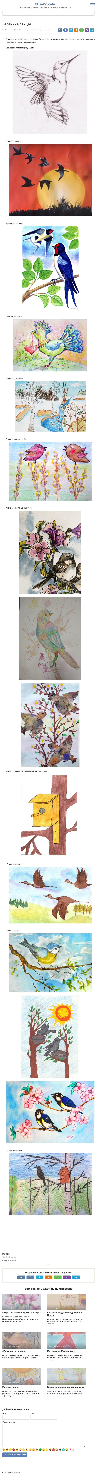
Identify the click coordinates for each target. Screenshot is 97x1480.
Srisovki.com (45, 4)
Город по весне (10, 1387)
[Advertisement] (25, 1235)
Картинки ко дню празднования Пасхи (64, 1313)
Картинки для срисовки (42, 30)
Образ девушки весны (14, 1351)
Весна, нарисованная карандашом (65, 1387)
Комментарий (8, 1422)
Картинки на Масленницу (61, 1351)
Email (33, 1414)
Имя (4, 1414)
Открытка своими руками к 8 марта (21, 1312)
